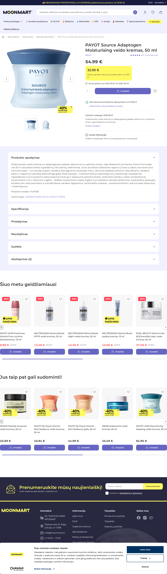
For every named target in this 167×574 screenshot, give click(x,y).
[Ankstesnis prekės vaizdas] (6, 79)
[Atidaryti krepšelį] (161, 12)
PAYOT (88, 55)
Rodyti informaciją (42, 569)
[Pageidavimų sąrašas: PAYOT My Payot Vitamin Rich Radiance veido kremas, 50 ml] (60, 392)
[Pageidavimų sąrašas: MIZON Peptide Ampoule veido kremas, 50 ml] (26, 392)
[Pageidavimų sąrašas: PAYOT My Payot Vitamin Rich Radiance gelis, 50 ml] (94, 392)
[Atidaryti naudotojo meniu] (145, 12)
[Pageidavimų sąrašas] (153, 12)
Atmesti (145, 567)
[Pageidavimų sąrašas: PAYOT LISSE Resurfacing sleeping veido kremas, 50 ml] (162, 392)
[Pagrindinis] (3, 37)
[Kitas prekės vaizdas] (70, 79)
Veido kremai (28, 37)
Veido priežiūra (13, 37)
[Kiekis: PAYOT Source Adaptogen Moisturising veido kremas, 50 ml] (91, 91)
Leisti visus (145, 549)
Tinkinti (143, 558)
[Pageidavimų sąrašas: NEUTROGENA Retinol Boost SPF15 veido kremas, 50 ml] (60, 299)
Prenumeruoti (153, 486)
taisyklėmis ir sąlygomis (131, 493)
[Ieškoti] (135, 12)
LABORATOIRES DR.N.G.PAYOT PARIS (45, 197)
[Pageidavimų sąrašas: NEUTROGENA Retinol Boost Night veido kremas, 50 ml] (94, 299)
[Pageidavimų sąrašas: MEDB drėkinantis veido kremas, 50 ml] (128, 392)
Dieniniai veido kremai (45, 37)
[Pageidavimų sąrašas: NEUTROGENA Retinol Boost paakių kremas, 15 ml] (128, 299)
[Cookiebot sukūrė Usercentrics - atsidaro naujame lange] (16, 569)
